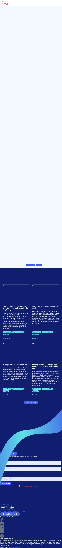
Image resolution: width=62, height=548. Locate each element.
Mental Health (30, 265)
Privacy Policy (4, 504)
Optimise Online (16, 547)
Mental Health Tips (18, 332)
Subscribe (5, 483)
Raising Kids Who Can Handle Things (16, 364)
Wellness (38, 265)
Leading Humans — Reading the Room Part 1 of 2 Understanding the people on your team (15, 308)
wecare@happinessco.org (8, 509)
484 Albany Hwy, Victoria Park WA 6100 (13, 511)
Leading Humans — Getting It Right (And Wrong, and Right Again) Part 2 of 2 (45, 366)
